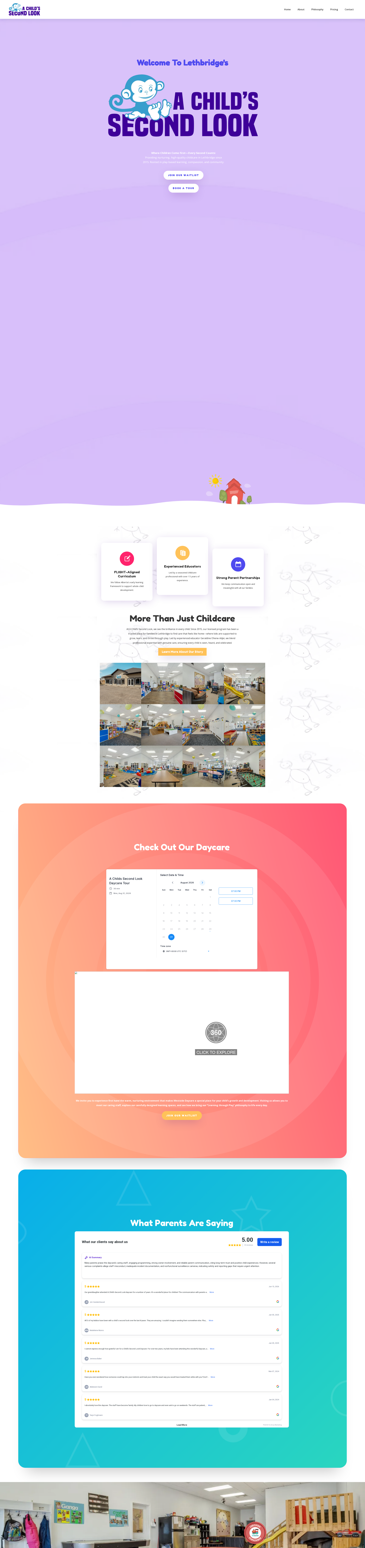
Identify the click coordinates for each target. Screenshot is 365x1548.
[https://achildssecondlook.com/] (24, 9)
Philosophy (317, 9)
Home (287, 9)
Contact (349, 9)
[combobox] (186, 951)
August (184, 882)
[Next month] (202, 883)
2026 (191, 882)
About (301, 9)
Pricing (334, 9)
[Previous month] (173, 883)
